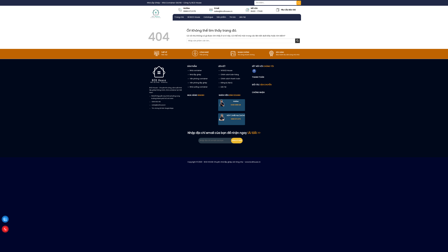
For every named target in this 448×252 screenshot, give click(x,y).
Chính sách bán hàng (230, 75)
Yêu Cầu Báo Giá (288, 10)
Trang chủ (179, 17)
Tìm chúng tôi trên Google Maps (162, 108)
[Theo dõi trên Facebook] (254, 71)
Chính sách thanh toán (230, 79)
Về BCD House (193, 17)
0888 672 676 (189, 11)
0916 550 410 (156, 102)
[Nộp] (297, 40)
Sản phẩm (221, 17)
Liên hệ (242, 17)
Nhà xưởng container (199, 87)
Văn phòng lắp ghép (198, 83)
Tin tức (232, 17)
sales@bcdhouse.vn (223, 11)
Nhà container (196, 71)
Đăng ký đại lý (226, 83)
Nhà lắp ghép (195, 75)
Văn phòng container (199, 79)
